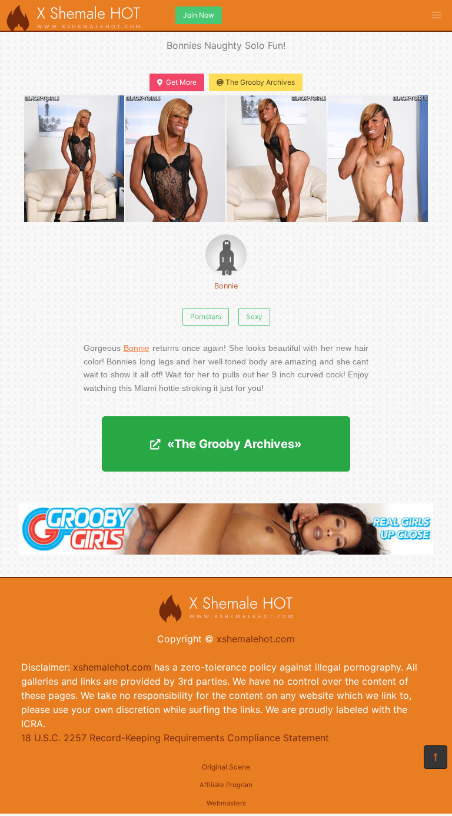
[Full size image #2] (277, 158)
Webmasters (226, 803)
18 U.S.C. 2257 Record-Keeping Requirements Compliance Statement (175, 738)
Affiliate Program (226, 785)
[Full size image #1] (175, 158)
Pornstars (205, 316)
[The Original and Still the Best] (226, 551)
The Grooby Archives (260, 82)
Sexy (254, 316)
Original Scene (226, 766)
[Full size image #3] (378, 158)
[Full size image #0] (74, 158)
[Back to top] (435, 757)
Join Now (198, 15)
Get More (181, 82)
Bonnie (226, 285)
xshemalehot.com (256, 639)
